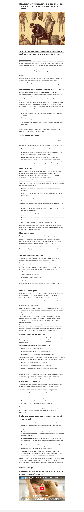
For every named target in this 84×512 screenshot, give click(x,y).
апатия (26, 339)
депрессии (48, 340)
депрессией (48, 183)
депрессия (45, 78)
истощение (40, 334)
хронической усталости (39, 80)
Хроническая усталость (25, 59)
